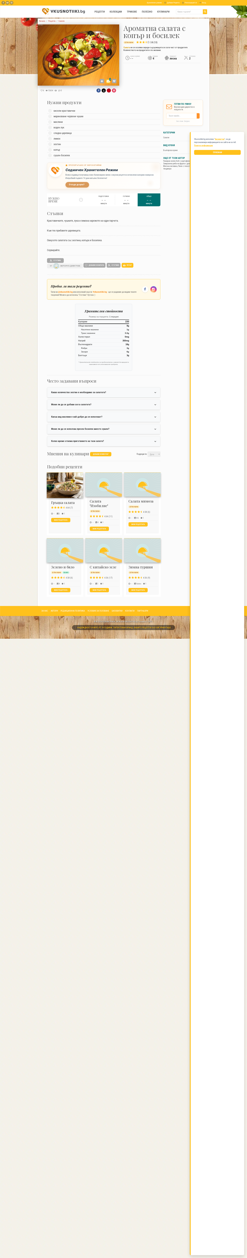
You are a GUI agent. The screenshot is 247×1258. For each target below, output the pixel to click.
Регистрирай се (190, 3)
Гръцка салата (63, 502)
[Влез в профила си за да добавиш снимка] (102, 81)
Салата (127, 47)
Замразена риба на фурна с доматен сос (180, 163)
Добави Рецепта (173, 3)
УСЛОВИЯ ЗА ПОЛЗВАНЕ (98, 611)
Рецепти (99, 11)
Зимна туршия (141, 567)
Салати (166, 137)
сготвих (57, 260)
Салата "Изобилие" (99, 503)
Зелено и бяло (62, 567)
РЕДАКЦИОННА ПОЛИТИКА (73, 611)
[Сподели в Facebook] (98, 90)
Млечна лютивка (170, 166)
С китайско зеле (103, 567)
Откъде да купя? (76, 184)
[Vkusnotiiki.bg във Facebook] (3, 3)
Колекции (116, 11)
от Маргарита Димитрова (65, 266)
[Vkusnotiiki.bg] (11, 3)
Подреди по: (142, 454)
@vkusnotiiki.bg (65, 292)
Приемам (217, 152)
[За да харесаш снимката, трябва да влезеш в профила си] (114, 81)
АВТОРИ (54, 611)
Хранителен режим (154, 3)
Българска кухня (170, 150)
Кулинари (163, 11)
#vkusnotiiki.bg (100, 292)
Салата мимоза (141, 501)
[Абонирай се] (199, 116)
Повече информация (203, 145)
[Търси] (205, 11)
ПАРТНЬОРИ (142, 611)
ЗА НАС (44, 611)
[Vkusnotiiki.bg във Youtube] (7, 3)
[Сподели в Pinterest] (109, 90)
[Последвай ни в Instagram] (153, 289)
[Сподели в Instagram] (114, 90)
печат (129, 265)
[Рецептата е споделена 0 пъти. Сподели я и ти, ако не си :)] (56, 90)
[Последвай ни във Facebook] (145, 289)
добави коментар (100, 454)
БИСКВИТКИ (117, 611)
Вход (204, 3)
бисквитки (219, 139)
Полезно (147, 11)
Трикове (132, 11)
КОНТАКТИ (130, 611)
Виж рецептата (60, 520)
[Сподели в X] (104, 90)
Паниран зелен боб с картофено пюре (179, 161)
